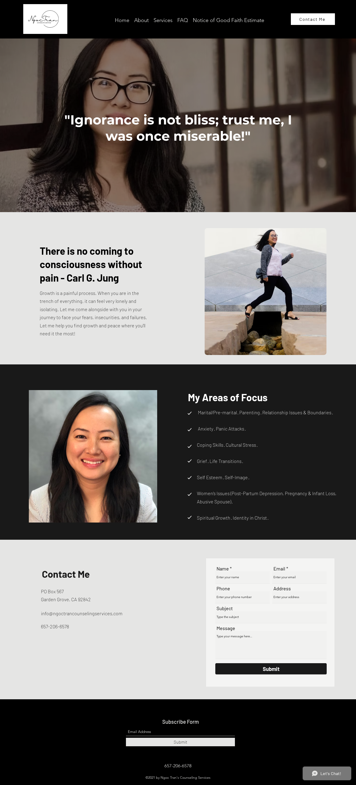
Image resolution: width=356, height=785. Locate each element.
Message (226, 628)
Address (282, 588)
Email (279, 568)
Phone (223, 588)
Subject (225, 608)
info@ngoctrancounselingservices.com (82, 613)
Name (223, 568)
